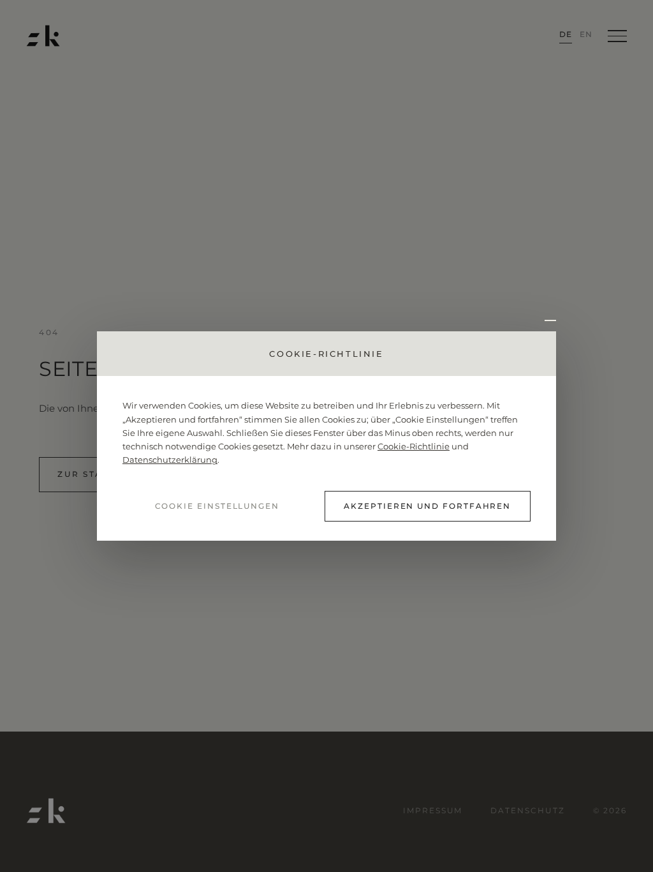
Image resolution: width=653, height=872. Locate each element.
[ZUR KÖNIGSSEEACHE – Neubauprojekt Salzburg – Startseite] (46, 810)
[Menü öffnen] (617, 36)
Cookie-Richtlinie (414, 446)
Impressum (432, 810)
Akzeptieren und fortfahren (427, 506)
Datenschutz (527, 810)
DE (565, 34)
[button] (546, 319)
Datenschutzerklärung (169, 460)
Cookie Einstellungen (217, 506)
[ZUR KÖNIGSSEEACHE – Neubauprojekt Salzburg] (43, 36)
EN (586, 34)
